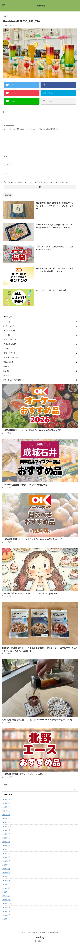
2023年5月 (6, 876)
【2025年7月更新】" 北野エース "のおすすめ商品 (23, 774)
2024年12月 (6, 826)
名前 (6, 156)
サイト (6, 173)
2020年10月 (6, 903)
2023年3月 (6, 884)
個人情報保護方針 (53, 932)
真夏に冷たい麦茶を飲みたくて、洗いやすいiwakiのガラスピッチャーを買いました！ (38, 720)
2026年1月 (6, 803)
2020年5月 (6, 915)
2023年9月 (6, 861)
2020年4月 (6, 919)
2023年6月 (6, 873)
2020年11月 (6, 900)
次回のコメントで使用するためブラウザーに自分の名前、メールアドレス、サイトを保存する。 (37, 182)
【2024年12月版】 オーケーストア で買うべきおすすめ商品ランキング (32, 539)
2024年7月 (6, 830)
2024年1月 (6, 853)
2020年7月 (6, 911)
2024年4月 (6, 842)
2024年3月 (6, 846)
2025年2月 (6, 819)
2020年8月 (6, 907)
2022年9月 (6, 892)
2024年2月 (6, 849)
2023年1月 (6, 888)
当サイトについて (33, 932)
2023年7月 (6, 869)
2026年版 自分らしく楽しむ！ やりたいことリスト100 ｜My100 (29, 593)
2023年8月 (6, 865)
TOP (23, 932)
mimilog (41, 5)
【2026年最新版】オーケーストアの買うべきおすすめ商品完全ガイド (31, 430)
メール (7, 165)
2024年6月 (6, 834)
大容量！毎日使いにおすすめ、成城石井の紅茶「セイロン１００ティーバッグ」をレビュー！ (54, 206)
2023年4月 (6, 880)
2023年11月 (6, 857)
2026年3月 (6, 799)
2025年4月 (6, 811)
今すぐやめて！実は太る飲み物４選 (51, 290)
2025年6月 (6, 807)
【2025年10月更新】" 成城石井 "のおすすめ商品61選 (24, 485)
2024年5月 (6, 838)
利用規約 (42, 932)
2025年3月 (6, 815)
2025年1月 (6, 822)
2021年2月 (6, 896)
